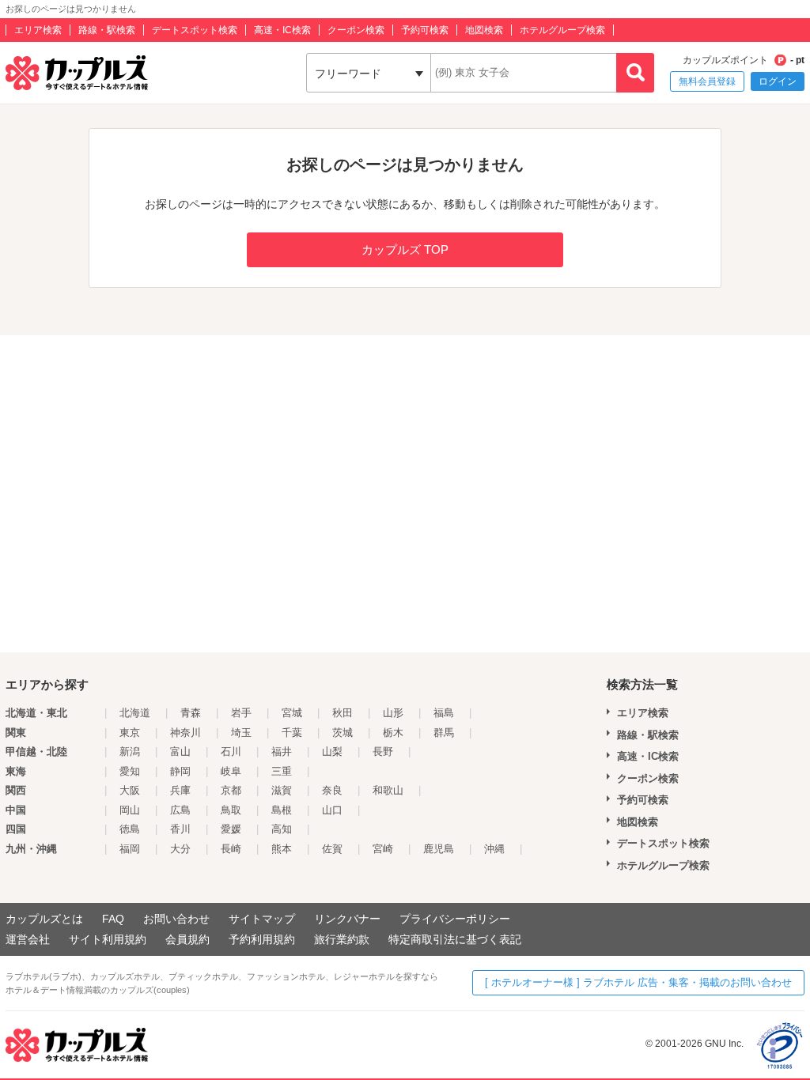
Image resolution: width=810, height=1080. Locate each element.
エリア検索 (38, 30)
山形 (393, 713)
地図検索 (484, 30)
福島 (443, 713)
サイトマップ (262, 918)
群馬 (443, 732)
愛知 (129, 771)
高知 (281, 829)
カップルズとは (44, 918)
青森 (190, 713)
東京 (129, 732)
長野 (383, 751)
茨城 (342, 732)
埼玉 (241, 732)
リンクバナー (347, 918)
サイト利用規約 (107, 939)
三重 (281, 771)
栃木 (393, 732)
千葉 (292, 732)
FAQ (113, 918)
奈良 (332, 790)
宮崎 (383, 849)
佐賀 (332, 849)
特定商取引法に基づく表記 (454, 939)
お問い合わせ (176, 918)
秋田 (342, 713)
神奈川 (185, 732)
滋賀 (281, 790)
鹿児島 (438, 849)
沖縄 (494, 849)
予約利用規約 (262, 939)
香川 (180, 829)
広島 (180, 810)
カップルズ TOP (405, 249)
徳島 (129, 829)
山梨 (332, 751)
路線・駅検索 (106, 30)
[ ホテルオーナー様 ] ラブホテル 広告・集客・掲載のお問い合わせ (638, 982)
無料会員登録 (707, 81)
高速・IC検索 (282, 30)
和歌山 (388, 790)
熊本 (281, 849)
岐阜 (231, 771)
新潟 (129, 751)
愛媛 (231, 829)
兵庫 (180, 790)
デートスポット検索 (194, 30)
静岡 (180, 771)
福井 (281, 751)
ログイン (778, 81)
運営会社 (28, 939)
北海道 (134, 713)
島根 (281, 810)
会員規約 (187, 939)
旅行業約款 (341, 939)
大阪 (129, 790)
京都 (231, 790)
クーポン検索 (355, 30)
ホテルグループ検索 (562, 30)
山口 (332, 810)
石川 (231, 751)
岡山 (129, 810)
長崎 (231, 849)
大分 (180, 849)
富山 (180, 751)
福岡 (129, 849)
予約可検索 (425, 30)
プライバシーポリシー (454, 918)
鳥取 (231, 810)
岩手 (241, 713)
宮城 (292, 713)
